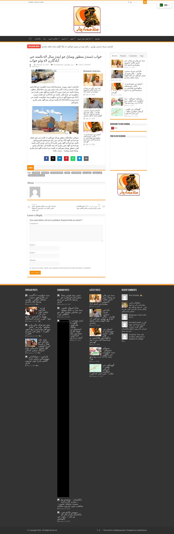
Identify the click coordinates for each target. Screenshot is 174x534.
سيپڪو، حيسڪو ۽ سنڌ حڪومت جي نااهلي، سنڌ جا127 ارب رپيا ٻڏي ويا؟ (133, 101)
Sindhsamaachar (119, 530)
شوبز (72, 39)
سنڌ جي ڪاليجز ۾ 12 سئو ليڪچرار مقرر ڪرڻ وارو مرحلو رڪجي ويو (88, 206)
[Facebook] (128, 2)
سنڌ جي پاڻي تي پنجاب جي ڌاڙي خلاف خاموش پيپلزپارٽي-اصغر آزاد (92, 90)
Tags (141, 56)
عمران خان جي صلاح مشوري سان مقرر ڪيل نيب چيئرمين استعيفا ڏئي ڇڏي (44, 207)
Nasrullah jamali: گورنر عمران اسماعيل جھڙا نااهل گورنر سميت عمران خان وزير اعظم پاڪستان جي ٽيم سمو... (134, 326)
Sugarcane (76, 172)
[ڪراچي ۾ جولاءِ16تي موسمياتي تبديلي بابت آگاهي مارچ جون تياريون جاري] (26, 357)
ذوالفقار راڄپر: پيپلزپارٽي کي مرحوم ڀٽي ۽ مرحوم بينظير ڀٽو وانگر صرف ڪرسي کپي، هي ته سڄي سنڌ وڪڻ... (134, 307)
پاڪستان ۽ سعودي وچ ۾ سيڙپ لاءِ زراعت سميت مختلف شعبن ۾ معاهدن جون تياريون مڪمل (70, 502)
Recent (114, 56)
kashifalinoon (142, 530)
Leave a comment (84, 65)
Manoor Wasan (56, 172)
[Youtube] (131, 2)
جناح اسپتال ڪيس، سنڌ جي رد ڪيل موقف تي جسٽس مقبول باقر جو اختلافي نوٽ (70, 311)
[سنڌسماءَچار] (87, 19)
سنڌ (44, 39)
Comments (133, 56)
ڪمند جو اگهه (97, 172)
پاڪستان (38, 39)
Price (67, 172)
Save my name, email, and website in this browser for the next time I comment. (61, 268)
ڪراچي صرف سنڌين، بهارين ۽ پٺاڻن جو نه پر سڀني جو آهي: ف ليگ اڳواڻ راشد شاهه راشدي (92, 113)
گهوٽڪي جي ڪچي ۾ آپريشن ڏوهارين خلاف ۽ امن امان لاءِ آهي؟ (133, 111)
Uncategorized (58, 65)
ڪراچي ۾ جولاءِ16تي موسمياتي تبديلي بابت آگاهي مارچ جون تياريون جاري (37, 359)
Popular (123, 56)
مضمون (97, 39)
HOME (30, 38)
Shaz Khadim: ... (136, 295)
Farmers (36, 172)
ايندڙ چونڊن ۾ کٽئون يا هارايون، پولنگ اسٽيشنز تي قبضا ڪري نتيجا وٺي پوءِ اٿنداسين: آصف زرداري (76, 329)
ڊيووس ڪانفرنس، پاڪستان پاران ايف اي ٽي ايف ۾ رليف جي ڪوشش (69, 515)
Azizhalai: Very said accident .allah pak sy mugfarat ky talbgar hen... (133, 338)
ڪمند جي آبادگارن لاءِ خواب (36, 175)
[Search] (145, 2)
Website (33, 260)
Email (32, 253)
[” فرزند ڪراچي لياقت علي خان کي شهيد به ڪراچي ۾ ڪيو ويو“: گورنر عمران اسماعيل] (31, 311)
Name (33, 245)
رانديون (63, 39)
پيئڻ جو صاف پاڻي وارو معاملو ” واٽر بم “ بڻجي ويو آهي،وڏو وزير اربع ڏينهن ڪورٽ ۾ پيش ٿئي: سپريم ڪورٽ (37, 329)
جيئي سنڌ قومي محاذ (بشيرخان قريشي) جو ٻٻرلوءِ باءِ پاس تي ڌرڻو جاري (69, 298)
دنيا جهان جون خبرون (84, 39)
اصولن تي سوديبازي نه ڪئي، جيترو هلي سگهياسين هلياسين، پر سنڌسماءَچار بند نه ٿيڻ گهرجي (78, 47)
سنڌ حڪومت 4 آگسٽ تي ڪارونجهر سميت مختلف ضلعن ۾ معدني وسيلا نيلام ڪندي (37, 298)
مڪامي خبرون (53, 39)
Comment (34, 223)
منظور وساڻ (87, 172)
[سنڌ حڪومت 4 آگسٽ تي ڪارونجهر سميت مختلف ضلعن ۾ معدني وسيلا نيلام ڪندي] (26, 295)
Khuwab (45, 172)
